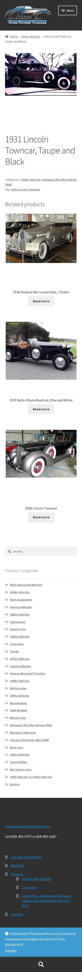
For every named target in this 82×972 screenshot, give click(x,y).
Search (41, 964)
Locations (17, 644)
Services (17, 874)
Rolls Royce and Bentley (26, 585)
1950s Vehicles (20, 614)
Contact (17, 914)
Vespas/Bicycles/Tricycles (27, 673)
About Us (17, 865)
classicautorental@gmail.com (27, 826)
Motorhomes (18, 703)
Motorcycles (18, 688)
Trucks (14, 651)
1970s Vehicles (20, 659)
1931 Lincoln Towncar (25, 189)
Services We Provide (36, 879)
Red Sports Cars (20, 769)
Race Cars (16, 747)
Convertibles (18, 762)
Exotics (15, 784)
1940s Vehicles (20, 592)
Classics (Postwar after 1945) (29, 740)
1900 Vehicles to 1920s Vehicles (31, 777)
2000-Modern (18, 710)
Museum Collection (23, 733)
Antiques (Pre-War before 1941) (31, 725)
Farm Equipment (21, 600)
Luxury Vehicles (20, 666)
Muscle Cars (18, 718)
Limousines (18, 622)
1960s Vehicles (20, 636)
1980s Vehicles (20, 681)
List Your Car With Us (26, 857)
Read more (41, 301)
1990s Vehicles (20, 696)
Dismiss (11, 950)
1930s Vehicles (30, 36)
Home (14, 36)
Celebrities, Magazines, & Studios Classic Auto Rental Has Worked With (46, 901)
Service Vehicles (21, 607)
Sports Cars (18, 629)
